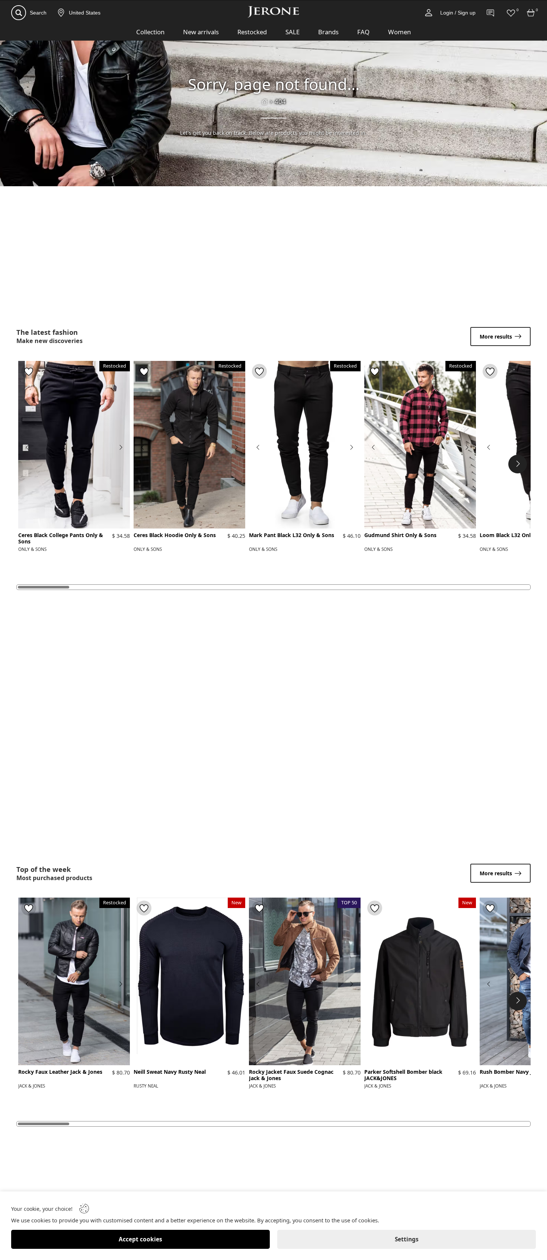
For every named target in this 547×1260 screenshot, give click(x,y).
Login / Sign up (458, 13)
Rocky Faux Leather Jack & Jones (60, 1072)
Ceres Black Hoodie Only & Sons (175, 535)
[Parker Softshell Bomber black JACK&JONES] (420, 981)
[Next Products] (517, 464)
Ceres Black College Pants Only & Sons (60, 538)
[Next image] (120, 447)
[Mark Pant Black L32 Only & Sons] (305, 445)
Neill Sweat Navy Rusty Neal (170, 1072)
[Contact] (491, 12)
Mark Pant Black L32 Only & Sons (291, 535)
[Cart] (531, 12)
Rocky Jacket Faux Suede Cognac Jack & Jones (291, 1075)
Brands (328, 32)
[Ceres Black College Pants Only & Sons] (74, 445)
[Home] (265, 102)
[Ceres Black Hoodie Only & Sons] (189, 445)
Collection (150, 32)
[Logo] (273, 12)
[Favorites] (511, 12)
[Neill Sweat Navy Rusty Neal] (189, 981)
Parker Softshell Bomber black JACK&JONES (403, 1075)
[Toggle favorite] (28, 371)
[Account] (429, 12)
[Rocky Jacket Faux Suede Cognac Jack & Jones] (305, 981)
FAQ (363, 32)
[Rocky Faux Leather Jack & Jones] (74, 981)
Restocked (252, 32)
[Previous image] (27, 447)
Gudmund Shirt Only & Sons (400, 535)
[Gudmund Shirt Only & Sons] (420, 445)
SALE (292, 32)
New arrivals (201, 32)
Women (399, 32)
